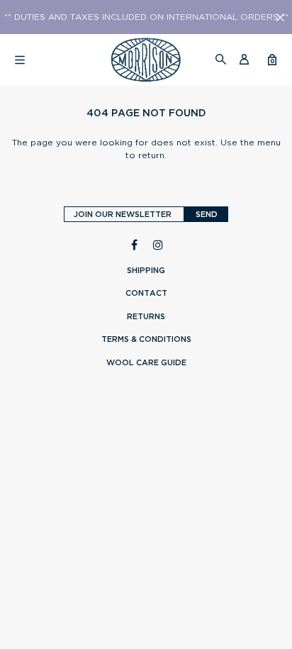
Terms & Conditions (146, 339)
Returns (146, 316)
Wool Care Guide (146, 362)
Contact (146, 293)
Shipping (146, 270)
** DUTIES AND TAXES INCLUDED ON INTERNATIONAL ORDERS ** (146, 17)
